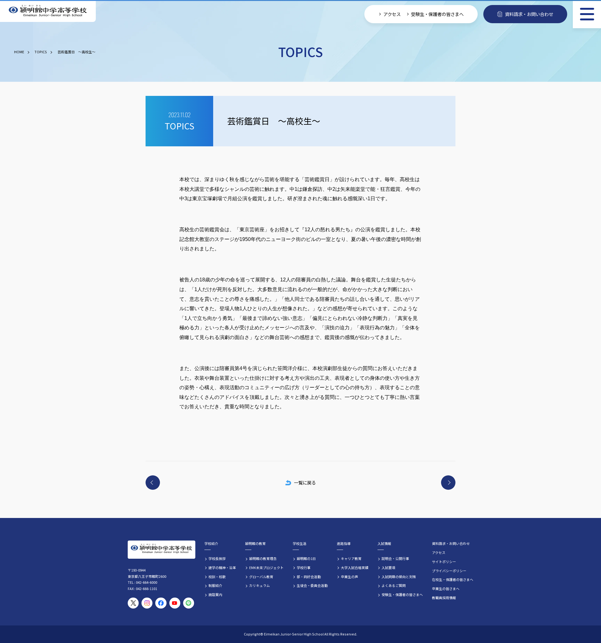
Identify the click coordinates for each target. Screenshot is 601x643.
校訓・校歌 (217, 576)
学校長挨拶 (217, 558)
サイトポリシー (444, 561)
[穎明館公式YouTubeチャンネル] (174, 603)
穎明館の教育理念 (263, 558)
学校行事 (304, 567)
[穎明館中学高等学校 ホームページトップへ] (47, 11)
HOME (19, 51)
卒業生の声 (349, 576)
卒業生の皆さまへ (446, 588)
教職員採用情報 (444, 597)
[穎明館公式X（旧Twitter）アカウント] (133, 603)
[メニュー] (587, 14)
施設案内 (215, 594)
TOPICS (40, 51)
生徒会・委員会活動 (312, 585)
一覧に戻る (305, 482)
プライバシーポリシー (449, 570)
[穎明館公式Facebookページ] (160, 603)
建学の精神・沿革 (222, 567)
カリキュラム (259, 585)
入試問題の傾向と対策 (399, 576)
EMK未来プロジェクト (266, 567)
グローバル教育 (261, 576)
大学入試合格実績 (354, 567)
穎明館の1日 (306, 558)
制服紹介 (215, 585)
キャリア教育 (351, 558)
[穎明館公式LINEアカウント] (188, 603)
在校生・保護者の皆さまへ (452, 579)
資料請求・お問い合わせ (529, 14)
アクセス (391, 14)
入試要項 (388, 567)
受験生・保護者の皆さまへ (437, 14)
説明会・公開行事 (395, 558)
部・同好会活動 (309, 576)
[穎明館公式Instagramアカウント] (146, 603)
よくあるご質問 (394, 585)
